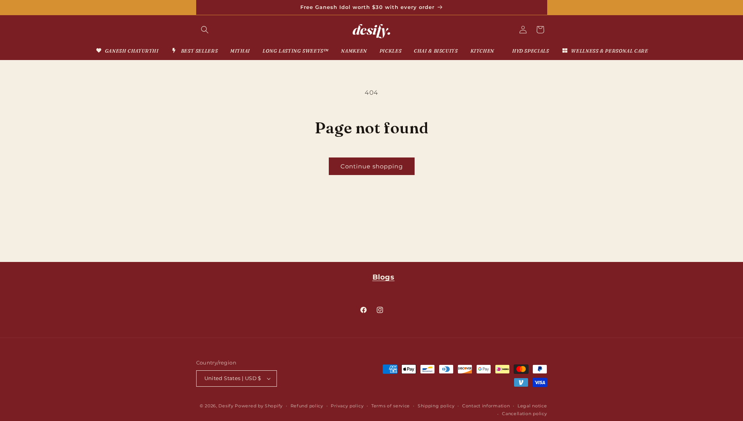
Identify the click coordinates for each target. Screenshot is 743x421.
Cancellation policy (524, 413)
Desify (225, 406)
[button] (204, 29)
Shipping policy (436, 406)
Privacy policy (347, 406)
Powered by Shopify (259, 406)
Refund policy (307, 406)
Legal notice (532, 406)
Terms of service (390, 406)
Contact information (486, 406)
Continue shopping (371, 166)
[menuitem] (127, 51)
